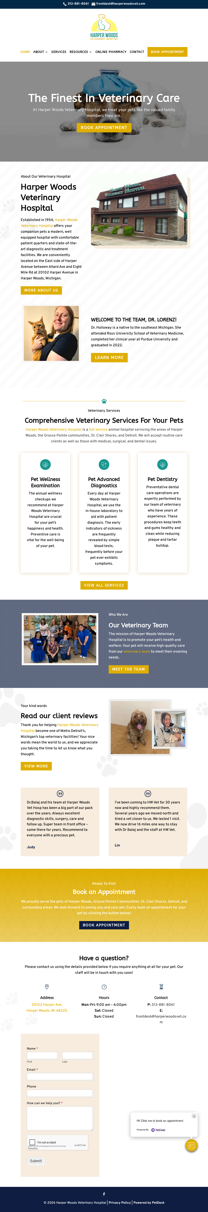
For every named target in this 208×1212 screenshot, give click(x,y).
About (38, 52)
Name (32, 1049)
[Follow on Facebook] (104, 1194)
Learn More (109, 357)
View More (36, 766)
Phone (31, 1087)
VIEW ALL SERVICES (104, 585)
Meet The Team (128, 669)
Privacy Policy (120, 1203)
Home (25, 52)
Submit (36, 1161)
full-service (98, 429)
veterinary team (137, 651)
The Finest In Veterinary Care (104, 98)
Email (32, 1070)
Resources (79, 52)
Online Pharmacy (111, 52)
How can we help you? (45, 1103)
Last (64, 1062)
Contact (137, 52)
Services (58, 52)
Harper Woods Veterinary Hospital (54, 429)
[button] (191, 1145)
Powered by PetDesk (149, 1203)
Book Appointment (167, 52)
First (29, 1062)
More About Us (41, 290)
